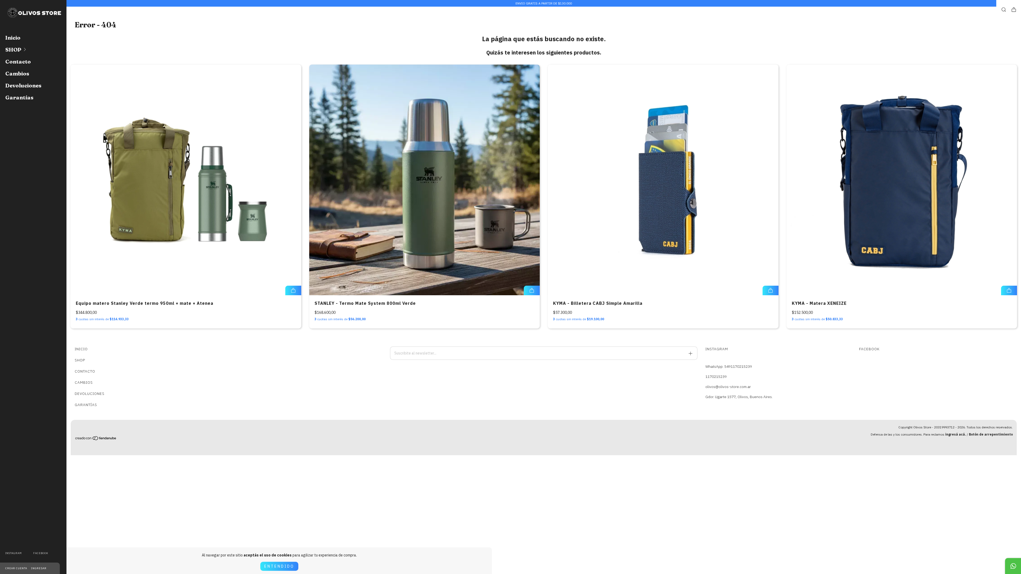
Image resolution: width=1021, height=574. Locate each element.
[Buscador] (1004, 10)
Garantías (19, 97)
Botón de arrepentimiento (991, 434)
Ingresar (39, 568)
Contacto (18, 61)
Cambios (17, 73)
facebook (40, 553)
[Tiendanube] (96, 439)
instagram (13, 553)
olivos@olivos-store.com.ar (728, 386)
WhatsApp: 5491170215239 (728, 366)
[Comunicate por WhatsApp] (1013, 566)
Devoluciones (23, 85)
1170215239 (716, 376)
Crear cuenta (16, 568)
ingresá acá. (955, 434)
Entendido (279, 566)
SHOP (13, 49)
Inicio (12, 37)
